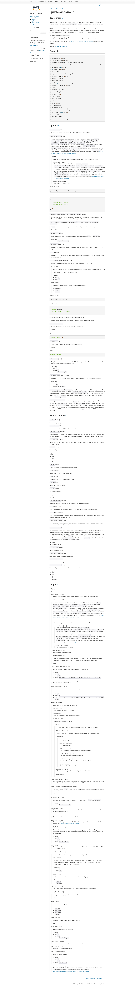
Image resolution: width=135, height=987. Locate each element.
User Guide (63, 1)
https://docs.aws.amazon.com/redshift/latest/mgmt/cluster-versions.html (71, 971)
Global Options (35, 22)
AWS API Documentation (61, 46)
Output (33, 24)
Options (33, 21)
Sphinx (103, 983)
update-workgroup (34, 16)
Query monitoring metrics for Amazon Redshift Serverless (82, 642)
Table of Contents (37, 13)
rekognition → (100, 5)
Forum (70, 1)
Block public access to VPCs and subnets (82, 41)
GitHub (76, 1)
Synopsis (34, 19)
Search (43, 33)
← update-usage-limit (90, 5)
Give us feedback (34, 45)
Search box (33, 30)
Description (34, 17)
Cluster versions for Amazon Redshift (69, 823)
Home (56, 1)
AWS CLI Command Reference (41, 1)
